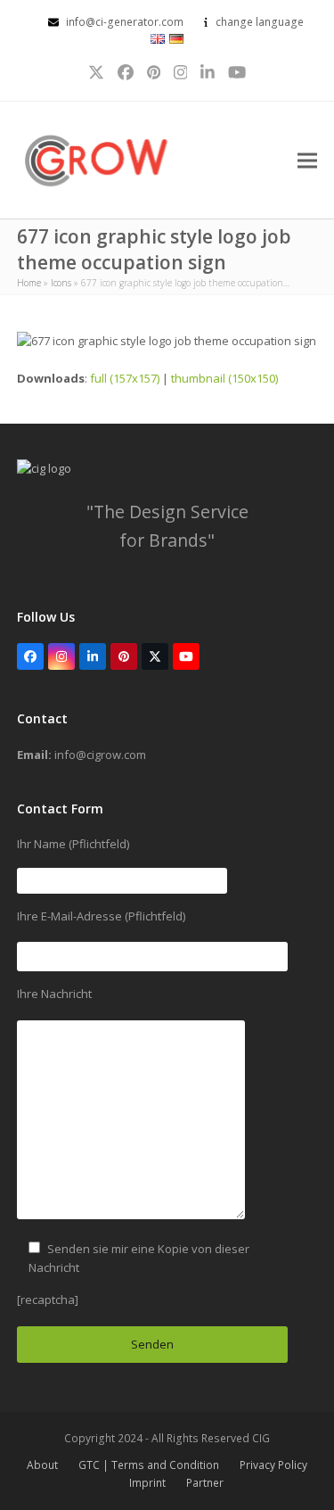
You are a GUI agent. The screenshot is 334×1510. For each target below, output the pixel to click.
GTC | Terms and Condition (148, 1465)
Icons (61, 282)
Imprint (147, 1482)
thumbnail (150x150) (224, 378)
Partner (205, 1482)
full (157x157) (124, 378)
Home (29, 282)
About (42, 1465)
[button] (307, 160)
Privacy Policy (273, 1465)
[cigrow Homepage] (44, 468)
